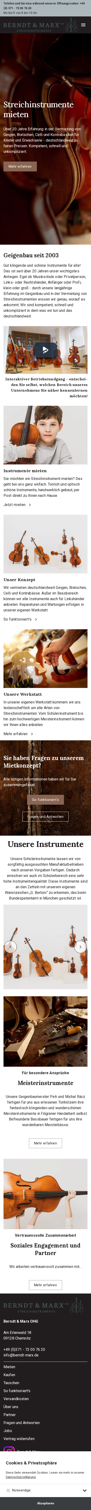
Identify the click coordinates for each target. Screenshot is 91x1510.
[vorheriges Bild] (10, 947)
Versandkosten (16, 1399)
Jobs (8, 1431)
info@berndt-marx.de (21, 1355)
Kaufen (9, 1375)
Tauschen (11, 1383)
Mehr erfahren (20, 166)
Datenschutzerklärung (21, 1477)
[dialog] (45, 1480)
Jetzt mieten (15, 504)
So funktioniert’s (45, 800)
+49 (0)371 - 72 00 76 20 (24, 1349)
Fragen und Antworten (46, 817)
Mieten (9, 1367)
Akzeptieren (45, 1503)
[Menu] (83, 25)
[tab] (84, 1490)
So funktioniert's (18, 619)
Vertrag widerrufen (19, 1439)
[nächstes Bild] (80, 947)
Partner (10, 1415)
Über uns (11, 1407)
